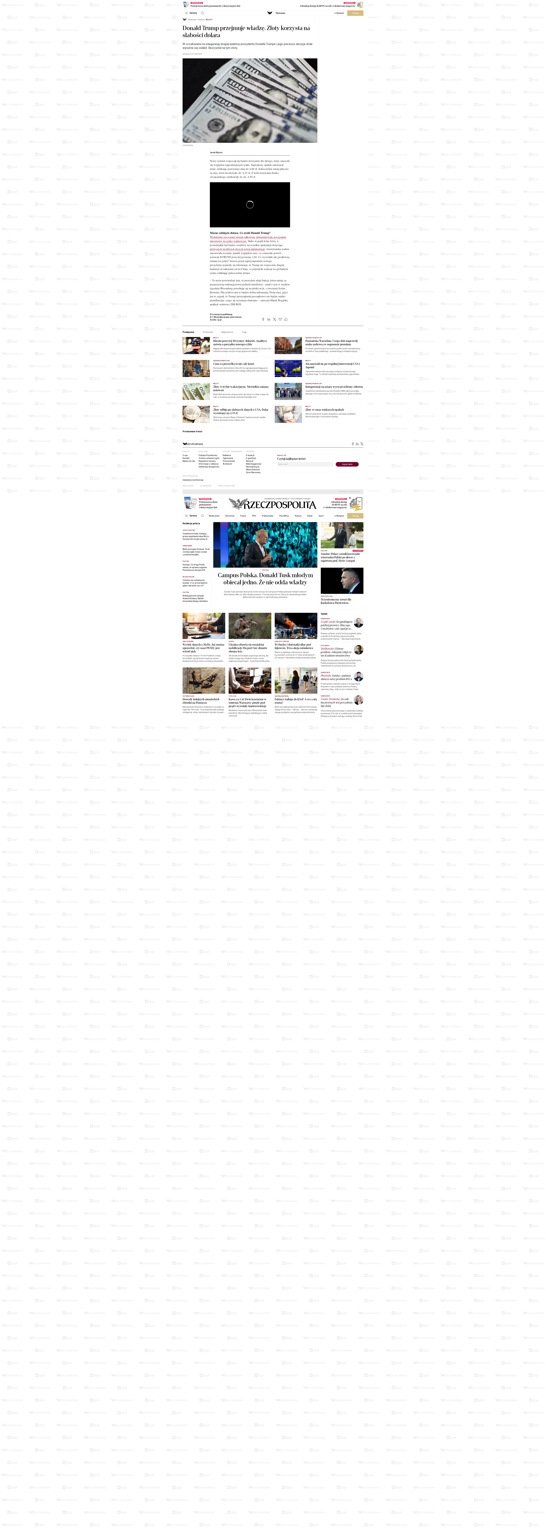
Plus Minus (284, 516)
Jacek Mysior (216, 152)
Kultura (298, 516)
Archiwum (227, 464)
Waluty (209, 20)
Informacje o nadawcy (209, 464)
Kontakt (186, 458)
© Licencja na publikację (221, 314)
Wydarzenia (214, 516)
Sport (321, 516)
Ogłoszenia (228, 458)
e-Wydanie (339, 13)
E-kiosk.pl (250, 455)
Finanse (201, 20)
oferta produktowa (226, 486)
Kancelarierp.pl (252, 467)
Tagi (244, 332)
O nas (185, 455)
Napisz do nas (189, 461)
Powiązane (188, 332)
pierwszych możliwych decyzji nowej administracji (237, 249)
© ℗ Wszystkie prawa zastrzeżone (226, 317)
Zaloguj (355, 13)
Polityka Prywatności (208, 455)
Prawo (243, 516)
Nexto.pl (249, 461)
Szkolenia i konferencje (193, 480)
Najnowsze (227, 332)
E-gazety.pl (251, 458)
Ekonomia (280, 13)
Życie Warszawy (253, 472)
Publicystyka (267, 516)
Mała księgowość (253, 464)
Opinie (324, 614)
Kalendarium (205, 486)
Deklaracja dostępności (209, 467)
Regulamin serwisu (207, 461)
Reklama (227, 455)
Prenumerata (229, 461)
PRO (254, 516)
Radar (310, 516)
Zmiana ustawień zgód (209, 458)
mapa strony (188, 486)
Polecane (208, 332)
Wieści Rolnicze (253, 469)
